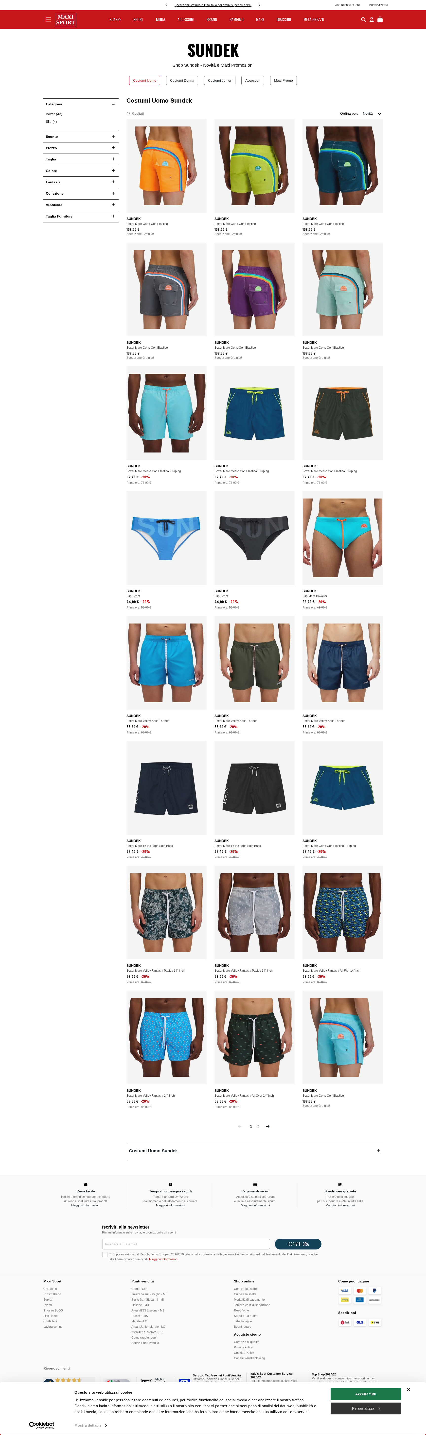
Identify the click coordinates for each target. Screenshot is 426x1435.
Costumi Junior (219, 80)
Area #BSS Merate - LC (147, 1332)
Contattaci (50, 1321)
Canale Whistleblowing (249, 1358)
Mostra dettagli (87, 1425)
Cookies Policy (244, 1353)
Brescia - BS (139, 1316)
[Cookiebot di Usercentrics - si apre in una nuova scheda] (41, 1425)
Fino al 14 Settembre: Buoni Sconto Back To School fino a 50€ (213, 5)
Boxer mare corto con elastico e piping (329, 846)
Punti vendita (378, 5)
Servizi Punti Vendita (145, 1343)
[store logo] (65, 19)
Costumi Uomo (144, 80)
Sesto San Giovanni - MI (147, 1299)
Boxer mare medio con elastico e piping (153, 471)
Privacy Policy (243, 1347)
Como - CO (138, 1289)
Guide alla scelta (245, 1294)
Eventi (47, 1305)
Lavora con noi (53, 1326)
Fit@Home (50, 1316)
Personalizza (363, 1408)
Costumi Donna (182, 80)
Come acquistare (245, 1289)
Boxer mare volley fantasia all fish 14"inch (331, 970)
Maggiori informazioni (85, 1205)
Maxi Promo (283, 80)
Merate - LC (139, 1321)
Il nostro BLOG (53, 1310)
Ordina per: (349, 113)
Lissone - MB (140, 1305)
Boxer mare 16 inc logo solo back (149, 846)
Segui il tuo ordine (246, 1316)
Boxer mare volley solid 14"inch (147, 721)
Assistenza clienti (348, 5)
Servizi (48, 1299)
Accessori (252, 80)
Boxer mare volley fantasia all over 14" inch (244, 1095)
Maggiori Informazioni (163, 1259)
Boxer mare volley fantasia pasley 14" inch (155, 970)
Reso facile (241, 1310)
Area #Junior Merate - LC (148, 1326)
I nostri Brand (52, 1294)
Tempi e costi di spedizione (252, 1305)
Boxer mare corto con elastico (147, 224)
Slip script (133, 596)
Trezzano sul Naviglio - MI (148, 1294)
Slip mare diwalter (314, 596)
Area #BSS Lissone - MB (147, 1310)
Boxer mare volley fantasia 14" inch (150, 1095)
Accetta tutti (365, 1394)
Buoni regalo (242, 1326)
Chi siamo (50, 1289)
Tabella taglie (243, 1321)
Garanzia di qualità (246, 1342)
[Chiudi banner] (408, 1389)
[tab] (254, 1151)
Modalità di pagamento (249, 1299)
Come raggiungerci (144, 1337)
